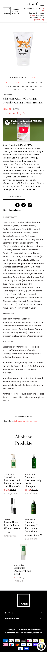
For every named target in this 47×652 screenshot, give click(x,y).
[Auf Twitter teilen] (23, 205)
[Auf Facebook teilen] (17, 205)
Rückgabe (37, 15)
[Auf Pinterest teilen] (30, 205)
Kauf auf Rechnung (36, 13)
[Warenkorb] (37, 4)
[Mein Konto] (28, 4)
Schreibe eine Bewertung (25, 421)
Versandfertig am (37, 18)
